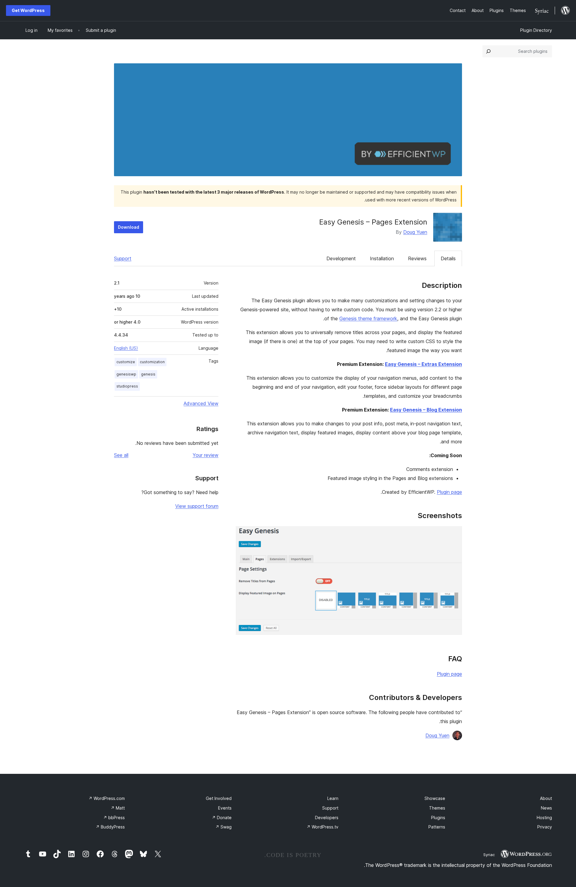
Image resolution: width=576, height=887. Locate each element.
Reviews (417, 258)
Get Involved (219, 798)
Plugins (438, 817)
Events (225, 807)
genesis (148, 374)
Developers (326, 817)
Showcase (434, 798)
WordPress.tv (322, 826)
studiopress (127, 386)
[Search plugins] (488, 51)
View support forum (196, 506)
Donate (222, 817)
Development (341, 258)
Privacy (544, 826)
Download (128, 227)
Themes (437, 807)
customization (152, 362)
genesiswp (126, 374)
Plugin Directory (536, 30)
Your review (205, 455)
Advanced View (201, 403)
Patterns (436, 826)
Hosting (544, 817)
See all (121, 455)
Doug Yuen (415, 232)
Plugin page (449, 492)
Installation (382, 258)
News (546, 807)
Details (448, 258)
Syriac (489, 854)
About (546, 798)
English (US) (126, 348)
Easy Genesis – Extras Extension (423, 364)
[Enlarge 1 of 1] (454, 534)
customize (125, 362)
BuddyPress (110, 826)
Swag (223, 826)
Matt (118, 807)
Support (122, 258)
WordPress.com (106, 798)
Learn (332, 798)
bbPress (114, 817)
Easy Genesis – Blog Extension (426, 410)
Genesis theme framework (368, 318)
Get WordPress (28, 10)
